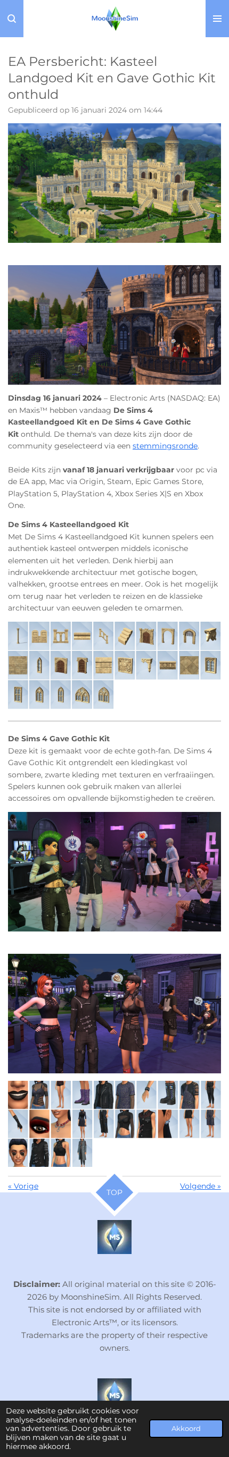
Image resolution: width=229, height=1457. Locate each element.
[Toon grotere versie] (114, 183)
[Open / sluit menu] (217, 18)
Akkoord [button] (186, 1429)
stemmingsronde (165, 446)
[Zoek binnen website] (11, 18)
